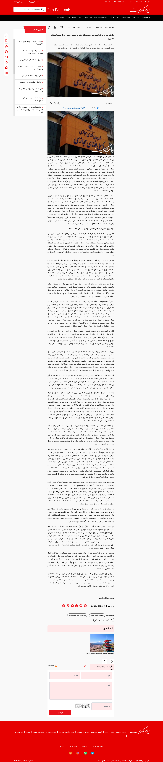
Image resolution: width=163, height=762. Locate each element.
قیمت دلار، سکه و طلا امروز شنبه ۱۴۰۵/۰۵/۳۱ (31, 42)
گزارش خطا (50, 665)
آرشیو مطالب (106, 2)
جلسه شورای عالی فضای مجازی (104, 620)
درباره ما (147, 2)
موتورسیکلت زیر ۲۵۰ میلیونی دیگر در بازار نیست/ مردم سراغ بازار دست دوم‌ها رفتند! (29, 110)
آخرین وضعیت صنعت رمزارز (32, 75)
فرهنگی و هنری (88, 18)
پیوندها (130, 2)
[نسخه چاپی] (48, 27)
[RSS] (70, 753)
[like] (85, 666)
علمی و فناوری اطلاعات (100, 18)
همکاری (62, 747)
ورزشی (68, 18)
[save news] (54, 27)
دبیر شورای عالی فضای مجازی (77, 615)
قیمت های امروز (98, 747)
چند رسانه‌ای (60, 18)
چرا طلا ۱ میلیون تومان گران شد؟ (30, 82)
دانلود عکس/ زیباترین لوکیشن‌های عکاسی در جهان (100, 653)
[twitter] (80, 606)
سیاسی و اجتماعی (114, 18)
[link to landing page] (140, 10)
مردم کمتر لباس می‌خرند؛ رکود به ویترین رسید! (31, 99)
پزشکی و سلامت (76, 18)
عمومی (89, 27)
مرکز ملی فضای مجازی (97, 615)
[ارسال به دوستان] (61, 27)
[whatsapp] (76, 606)
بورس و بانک (136, 18)
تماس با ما (139, 2)
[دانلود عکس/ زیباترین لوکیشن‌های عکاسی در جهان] (102, 643)
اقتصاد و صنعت (126, 18)
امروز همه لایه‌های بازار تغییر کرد (30, 60)
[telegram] (86, 606)
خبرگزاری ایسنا (104, 598)
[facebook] (63, 606)
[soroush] (67, 606)
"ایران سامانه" (18, 760)
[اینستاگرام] (77, 753)
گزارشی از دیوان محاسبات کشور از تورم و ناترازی (30, 67)
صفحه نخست (146, 18)
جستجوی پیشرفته (119, 2)
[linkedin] (71, 606)
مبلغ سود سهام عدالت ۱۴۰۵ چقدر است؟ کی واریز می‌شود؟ (30, 52)
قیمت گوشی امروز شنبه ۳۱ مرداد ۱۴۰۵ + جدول (31, 90)
